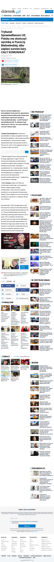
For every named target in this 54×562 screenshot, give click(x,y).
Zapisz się (27, 526)
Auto (13, 539)
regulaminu (28, 521)
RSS (34, 557)
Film (21, 548)
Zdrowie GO (18, 23)
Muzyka (21, 550)
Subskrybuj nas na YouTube (11, 61)
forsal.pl (19, 8)
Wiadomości (5, 19)
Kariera (20, 556)
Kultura (21, 551)
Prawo (31, 539)
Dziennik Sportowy (39, 23)
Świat (13, 19)
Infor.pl (2, 539)
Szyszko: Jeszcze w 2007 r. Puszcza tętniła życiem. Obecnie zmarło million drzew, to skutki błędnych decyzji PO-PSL (24, 261)
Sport (13, 546)
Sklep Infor (3, 550)
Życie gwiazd (23, 546)
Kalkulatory (44, 537)
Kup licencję (19, 275)
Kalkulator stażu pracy (46, 543)
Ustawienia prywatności (25, 557)
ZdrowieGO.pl (37, 8)
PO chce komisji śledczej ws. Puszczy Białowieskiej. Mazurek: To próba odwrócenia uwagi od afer (15, 339)
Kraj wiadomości (25, 356)
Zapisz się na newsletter (10, 64)
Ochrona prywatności (36, 556)
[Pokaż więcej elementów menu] (52, 16)
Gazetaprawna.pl (5, 541)
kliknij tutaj (35, 531)
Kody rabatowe (23, 541)
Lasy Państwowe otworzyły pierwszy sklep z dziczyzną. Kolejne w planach (5, 317)
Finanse (31, 541)
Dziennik (2, 26)
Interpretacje (4, 548)
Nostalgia (12, 23)
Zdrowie (13, 548)
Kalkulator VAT (44, 545)
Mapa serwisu (47, 556)
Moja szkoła (22, 545)
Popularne (16, 356)
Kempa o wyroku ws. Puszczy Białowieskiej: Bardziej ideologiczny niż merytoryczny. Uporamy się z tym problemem (25, 340)
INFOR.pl (14, 8)
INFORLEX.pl (25, 8)
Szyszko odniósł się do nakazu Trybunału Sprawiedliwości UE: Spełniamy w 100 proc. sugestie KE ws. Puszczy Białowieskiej (5, 340)
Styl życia (32, 550)
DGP (31, 8)
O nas (8, 556)
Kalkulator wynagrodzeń (46, 550)
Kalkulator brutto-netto (46, 548)
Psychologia (32, 548)
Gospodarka (14, 543)
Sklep (51, 8)
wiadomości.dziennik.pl (11, 26)
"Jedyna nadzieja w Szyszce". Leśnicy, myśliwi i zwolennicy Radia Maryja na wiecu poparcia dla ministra (15, 318)
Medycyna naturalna (34, 545)
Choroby (31, 546)
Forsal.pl (3, 545)
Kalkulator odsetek (45, 546)
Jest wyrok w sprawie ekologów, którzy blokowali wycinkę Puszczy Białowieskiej (24, 318)
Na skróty (3, 537)
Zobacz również (23, 267)
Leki (30, 543)
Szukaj (50, 11)
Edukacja (22, 543)
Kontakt (4, 556)
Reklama (14, 556)
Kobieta (21, 539)
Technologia (14, 541)
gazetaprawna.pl (45, 8)
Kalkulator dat (44, 539)
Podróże (13, 550)
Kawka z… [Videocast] (27, 23)
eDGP (2, 543)
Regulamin (26, 556)
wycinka (9, 281)
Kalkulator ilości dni (45, 541)
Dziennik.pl (14, 537)
